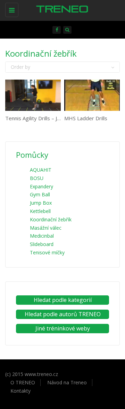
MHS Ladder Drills (85, 118)
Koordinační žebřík (51, 219)
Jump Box (41, 202)
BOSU (36, 178)
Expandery (41, 186)
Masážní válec (45, 227)
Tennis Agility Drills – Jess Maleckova (48, 118)
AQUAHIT (40, 169)
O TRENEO (22, 382)
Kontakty (20, 390)
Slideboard (41, 244)
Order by (20, 67)
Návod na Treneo (67, 382)
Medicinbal (42, 235)
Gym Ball (40, 194)
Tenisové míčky (47, 252)
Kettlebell (40, 211)
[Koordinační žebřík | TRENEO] (61, 8)
